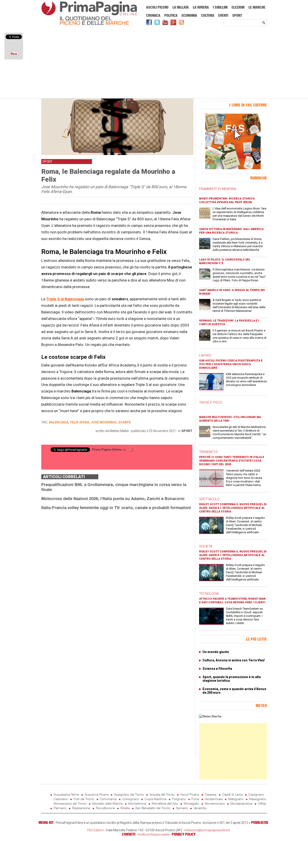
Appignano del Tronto (129, 794)
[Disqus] (116, 570)
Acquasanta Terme (66, 794)
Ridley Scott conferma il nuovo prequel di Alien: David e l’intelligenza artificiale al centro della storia (233, 508)
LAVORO (205, 355)
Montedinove (137, 803)
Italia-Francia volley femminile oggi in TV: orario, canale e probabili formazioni (116, 507)
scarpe (124, 422)
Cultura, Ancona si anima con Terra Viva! (233, 660)
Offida (262, 803)
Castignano (256, 794)
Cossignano (130, 799)
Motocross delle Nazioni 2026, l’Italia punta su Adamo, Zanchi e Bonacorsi (112, 498)
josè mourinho (104, 422)
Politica (170, 15)
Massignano (257, 799)
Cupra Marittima (155, 799)
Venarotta (199, 808)
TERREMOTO (208, 452)
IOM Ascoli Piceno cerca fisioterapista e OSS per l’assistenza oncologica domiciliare (231, 364)
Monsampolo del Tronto (70, 803)
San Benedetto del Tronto (152, 808)
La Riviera (201, 7)
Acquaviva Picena (96, 794)
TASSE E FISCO (210, 402)
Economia (189, 15)
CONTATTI (128, 834)
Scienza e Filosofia (217, 668)
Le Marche (256, 7)
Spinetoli (182, 808)
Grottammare (214, 799)
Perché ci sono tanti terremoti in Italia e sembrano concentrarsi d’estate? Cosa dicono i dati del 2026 (231, 461)
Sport (237, 15)
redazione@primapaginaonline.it (207, 830)
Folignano (179, 799)
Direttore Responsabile (154, 834)
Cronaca (153, 15)
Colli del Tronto (84, 799)
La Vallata (180, 7)
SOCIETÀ (205, 546)
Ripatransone (81, 808)
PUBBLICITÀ (259, 822)
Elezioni (238, 7)
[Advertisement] (154, 62)
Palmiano (60, 808)
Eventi (223, 15)
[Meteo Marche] (210, 716)
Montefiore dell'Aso (165, 803)
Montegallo (191, 803)
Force (195, 799)
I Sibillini (220, 7)
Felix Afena (79, 422)
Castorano (61, 799)
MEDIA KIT (46, 822)
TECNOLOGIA (209, 594)
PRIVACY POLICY (183, 834)
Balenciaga (58, 422)
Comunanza (108, 799)
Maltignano (236, 799)
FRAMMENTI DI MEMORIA (217, 189)
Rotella (125, 808)
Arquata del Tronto (162, 794)
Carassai (210, 794)
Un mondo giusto (215, 652)
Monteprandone (241, 803)
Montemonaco (215, 803)
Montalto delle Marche (107, 803)
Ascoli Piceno (157, 7)
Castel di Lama (232, 794)
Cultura (207, 15)
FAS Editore (95, 830)
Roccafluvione (105, 808)
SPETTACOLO (209, 499)
